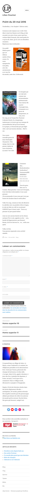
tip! (7, 425)
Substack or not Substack (12, 459)
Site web (5, 294)
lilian (6, 237)
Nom (4, 279)
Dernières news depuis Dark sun (14, 451)
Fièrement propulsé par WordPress (19, 491)
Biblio (4, 482)
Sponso (4, 474)
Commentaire (7, 255)
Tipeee (4, 478)
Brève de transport (10, 457)
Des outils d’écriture (10, 453)
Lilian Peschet (9, 15)
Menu (27, 10)
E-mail (5, 287)
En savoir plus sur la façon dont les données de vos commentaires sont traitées (14, 310)
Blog (17, 237)
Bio (3, 486)
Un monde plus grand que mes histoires (16, 455)
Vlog (3, 471)
